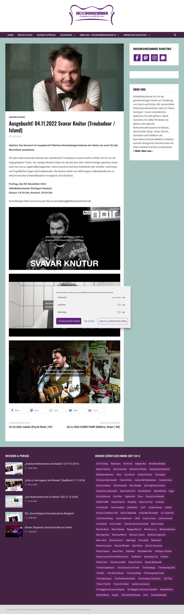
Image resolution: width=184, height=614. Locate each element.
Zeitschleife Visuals (130, 594)
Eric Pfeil (117, 496)
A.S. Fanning (102, 463)
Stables (164, 556)
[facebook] (137, 57)
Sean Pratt (117, 551)
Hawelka (132, 501)
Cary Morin (129, 474)
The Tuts (167, 578)
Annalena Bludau (157, 463)
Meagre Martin (134, 529)
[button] (19, 410)
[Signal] (163, 57)
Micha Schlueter (167, 529)
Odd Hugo (131, 540)
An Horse (127, 463)
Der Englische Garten (154, 485)
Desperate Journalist (106, 490)
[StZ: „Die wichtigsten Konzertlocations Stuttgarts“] (14, 514)
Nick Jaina (101, 540)
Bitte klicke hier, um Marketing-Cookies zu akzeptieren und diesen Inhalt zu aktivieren (64, 238)
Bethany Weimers (105, 474)
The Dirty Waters (115, 573)
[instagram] (154, 57)
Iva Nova (160, 501)
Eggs (171, 490)
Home (10, 34)
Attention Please (138, 469)
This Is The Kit (103, 583)
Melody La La (150, 529)
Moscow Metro (119, 534)
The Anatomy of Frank (128, 567)
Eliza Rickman (103, 496)
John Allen (132, 507)
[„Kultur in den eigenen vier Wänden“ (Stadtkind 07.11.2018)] (14, 480)
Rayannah (156, 540)
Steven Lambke (117, 562)
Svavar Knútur (135, 562)
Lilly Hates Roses (104, 518)
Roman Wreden (122, 545)
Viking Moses (166, 589)
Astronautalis (120, 469)
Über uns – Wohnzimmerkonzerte (98, 34)
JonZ (142, 507)
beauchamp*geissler (160, 469)
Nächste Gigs (25, 34)
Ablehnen (89, 321)
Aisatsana (115, 463)
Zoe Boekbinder (158, 594)
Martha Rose (102, 529)
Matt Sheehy (118, 529)
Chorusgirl (160, 474)
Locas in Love (149, 518)
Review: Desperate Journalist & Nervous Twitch (48, 527)
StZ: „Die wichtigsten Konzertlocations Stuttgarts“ (49, 513)
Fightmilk (130, 496)
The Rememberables (124, 578)
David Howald (120, 485)
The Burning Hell (166, 567)
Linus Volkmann (124, 518)
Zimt (145, 594)
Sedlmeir (130, 551)
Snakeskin (136, 556)
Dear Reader (135, 485)
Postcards (143, 540)
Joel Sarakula (117, 507)
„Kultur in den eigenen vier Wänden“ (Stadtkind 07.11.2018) (55, 480)
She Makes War (145, 551)
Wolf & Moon (102, 594)
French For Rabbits (155, 496)
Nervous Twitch (137, 534)
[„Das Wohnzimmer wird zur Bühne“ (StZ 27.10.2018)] (14, 497)
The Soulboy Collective (149, 578)
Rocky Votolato (104, 545)
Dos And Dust (144, 490)
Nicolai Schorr (116, 540)
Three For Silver (121, 583)
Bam (88, 609)
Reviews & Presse (46, 34)
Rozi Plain (137, 545)
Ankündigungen (17, 117)
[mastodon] (145, 57)
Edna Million (160, 490)
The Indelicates (104, 578)
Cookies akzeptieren (69, 321)
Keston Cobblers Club (107, 512)
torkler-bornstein (141, 583)
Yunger (115, 594)
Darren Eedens (103, 485)
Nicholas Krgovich (156, 534)
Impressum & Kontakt (135, 34)
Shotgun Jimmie (163, 551)
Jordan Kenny (155, 507)
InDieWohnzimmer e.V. (34, 609)
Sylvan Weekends (153, 562)
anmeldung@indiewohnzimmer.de (72, 201)
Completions (165, 479)
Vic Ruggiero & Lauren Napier (110, 589)
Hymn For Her (146, 501)
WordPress (76, 609)
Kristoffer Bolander (148, 512)
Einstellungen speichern (112, 321)
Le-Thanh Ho (167, 512)
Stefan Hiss (102, 562)
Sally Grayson (103, 551)
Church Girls (126, 479)
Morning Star (102, 534)
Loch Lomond (165, 518)
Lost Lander (115, 523)
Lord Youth (101, 523)
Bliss (119, 474)
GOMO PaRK (102, 501)
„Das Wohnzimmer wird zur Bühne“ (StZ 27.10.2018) (51, 496)
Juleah (168, 507)
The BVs (100, 573)
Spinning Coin (151, 556)
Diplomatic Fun (127, 490)
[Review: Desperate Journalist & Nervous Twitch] (14, 527)
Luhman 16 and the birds (136, 523)
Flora (140, 496)
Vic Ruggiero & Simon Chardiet (142, 589)
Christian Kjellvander (106, 479)
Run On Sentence (153, 545)
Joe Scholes (102, 507)
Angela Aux (140, 463)
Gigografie (66, 34)
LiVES (137, 518)
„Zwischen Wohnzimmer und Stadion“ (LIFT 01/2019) (52, 463)
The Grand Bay (134, 573)
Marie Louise (157, 523)
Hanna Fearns (118, 501)
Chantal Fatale (145, 474)
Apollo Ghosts (103, 469)
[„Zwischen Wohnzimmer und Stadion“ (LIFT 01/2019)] (14, 464)
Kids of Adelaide (128, 512)
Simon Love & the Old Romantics (112, 556)
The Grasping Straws (154, 573)
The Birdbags (148, 567)
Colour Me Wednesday (145, 479)
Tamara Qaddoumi (105, 567)
